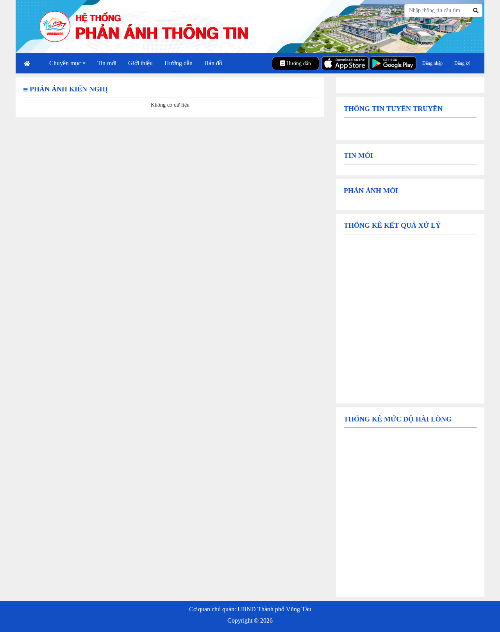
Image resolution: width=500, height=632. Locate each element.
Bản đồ (213, 63)
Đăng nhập (432, 63)
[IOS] (345, 63)
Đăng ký (462, 63)
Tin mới (106, 63)
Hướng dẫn (178, 63)
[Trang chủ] (31, 63)
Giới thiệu (140, 63)
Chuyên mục (65, 63)
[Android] (392, 63)
